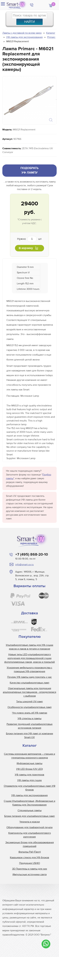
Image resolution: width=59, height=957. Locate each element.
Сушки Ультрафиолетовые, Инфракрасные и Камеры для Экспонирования (29, 802)
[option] (29, 100)
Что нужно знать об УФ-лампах (29, 712)
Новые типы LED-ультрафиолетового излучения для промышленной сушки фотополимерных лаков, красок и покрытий (29, 658)
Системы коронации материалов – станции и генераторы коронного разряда (29, 755)
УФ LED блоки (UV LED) (29, 769)
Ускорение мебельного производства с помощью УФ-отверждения (29, 669)
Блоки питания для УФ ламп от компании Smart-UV (29, 735)
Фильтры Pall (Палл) (29, 851)
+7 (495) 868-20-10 (31, 554)
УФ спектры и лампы (29, 718)
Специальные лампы (30, 810)
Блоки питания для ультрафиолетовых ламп (29, 816)
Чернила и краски (29, 821)
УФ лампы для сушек (29, 780)
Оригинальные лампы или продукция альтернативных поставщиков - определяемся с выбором (29, 692)
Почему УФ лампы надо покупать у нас (29, 677)
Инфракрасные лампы (29, 763)
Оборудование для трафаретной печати (29, 827)
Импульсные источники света (30, 874)
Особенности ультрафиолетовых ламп (30, 707)
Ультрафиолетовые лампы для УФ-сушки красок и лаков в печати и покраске (29, 646)
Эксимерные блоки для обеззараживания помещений (29, 844)
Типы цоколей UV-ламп (29, 701)
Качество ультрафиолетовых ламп (29, 682)
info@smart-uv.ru (24, 564)
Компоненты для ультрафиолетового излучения (29, 834)
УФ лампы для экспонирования (29, 795)
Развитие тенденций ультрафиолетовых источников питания (30, 726)
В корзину (26, 248)
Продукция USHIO (29, 863)
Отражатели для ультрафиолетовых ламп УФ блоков (29, 787)
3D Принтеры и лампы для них (29, 868)
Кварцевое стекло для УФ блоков (29, 857)
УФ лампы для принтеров (29, 774)
